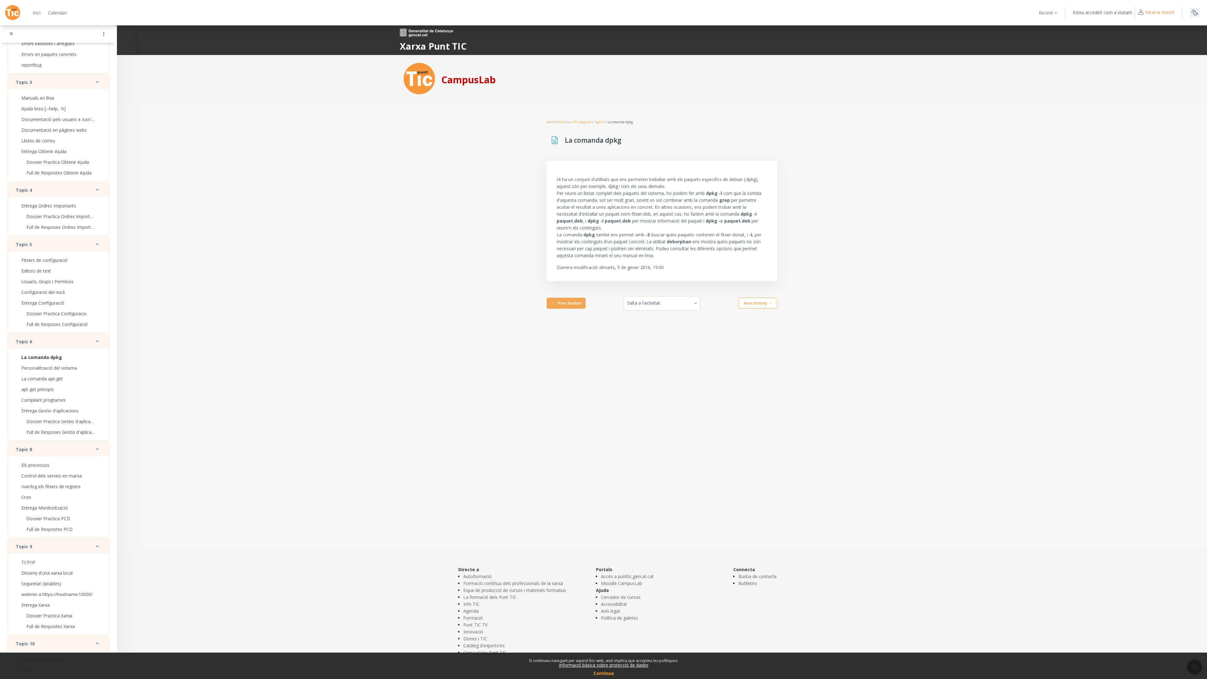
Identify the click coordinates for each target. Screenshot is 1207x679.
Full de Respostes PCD (49, 529)
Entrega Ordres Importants (48, 205)
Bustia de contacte (757, 576)
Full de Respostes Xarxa (50, 626)
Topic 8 (24, 449)
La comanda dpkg (41, 357)
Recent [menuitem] (1046, 13)
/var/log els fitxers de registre (51, 486)
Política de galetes (619, 618)
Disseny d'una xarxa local (47, 573)
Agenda (471, 611)
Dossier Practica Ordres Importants (61, 216)
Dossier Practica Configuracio (56, 313)
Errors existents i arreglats (47, 43)
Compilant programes (43, 400)
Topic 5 (24, 244)
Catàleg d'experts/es (484, 646)
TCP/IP (28, 562)
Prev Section (568, 303)
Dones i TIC (475, 639)
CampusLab (468, 79)
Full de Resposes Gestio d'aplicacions (61, 432)
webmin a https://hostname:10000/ (57, 594)
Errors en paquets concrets (48, 54)
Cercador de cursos (621, 597)
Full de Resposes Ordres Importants (61, 227)
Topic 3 (24, 82)
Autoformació (477, 576)
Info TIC (471, 604)
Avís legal (610, 611)
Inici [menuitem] (37, 13)
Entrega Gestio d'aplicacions (50, 410)
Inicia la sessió (1159, 12)
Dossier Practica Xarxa (49, 615)
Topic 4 (24, 190)
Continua (603, 673)
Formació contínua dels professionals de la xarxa (513, 583)
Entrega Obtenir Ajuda (43, 151)
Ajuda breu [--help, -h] (43, 108)
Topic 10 (25, 643)
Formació (473, 618)
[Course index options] (103, 34)
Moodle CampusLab (621, 583)
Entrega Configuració (42, 303)
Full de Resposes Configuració (57, 324)
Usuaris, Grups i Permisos (47, 281)
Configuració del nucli (43, 292)
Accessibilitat (614, 604)
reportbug (31, 65)
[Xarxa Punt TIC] (419, 78)
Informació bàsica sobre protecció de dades (603, 665)
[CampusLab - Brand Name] (12, 12)
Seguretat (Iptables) (41, 583)
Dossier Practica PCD (48, 518)
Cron (26, 497)
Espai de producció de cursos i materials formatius (514, 590)
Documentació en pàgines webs (54, 130)
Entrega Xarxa (35, 605)
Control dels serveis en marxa (51, 475)
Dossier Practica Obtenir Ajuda (57, 162)
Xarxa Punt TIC (433, 46)
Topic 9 (24, 546)
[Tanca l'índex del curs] (11, 34)
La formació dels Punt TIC (489, 597)
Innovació (473, 632)
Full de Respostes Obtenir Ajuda (58, 172)
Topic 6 (24, 341)
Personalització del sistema (49, 368)
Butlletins (747, 583)
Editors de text (36, 270)
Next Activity (755, 303)
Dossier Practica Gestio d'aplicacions (61, 421)
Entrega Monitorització (44, 508)
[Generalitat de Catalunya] (426, 32)
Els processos (35, 465)
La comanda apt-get (42, 378)
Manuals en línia (37, 98)
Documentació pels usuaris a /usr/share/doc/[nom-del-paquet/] (58, 119)
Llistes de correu (38, 140)
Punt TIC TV (475, 625)
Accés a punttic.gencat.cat (627, 576)
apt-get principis (37, 389)
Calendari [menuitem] (57, 13)
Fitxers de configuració (44, 260)
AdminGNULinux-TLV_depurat (569, 122)
